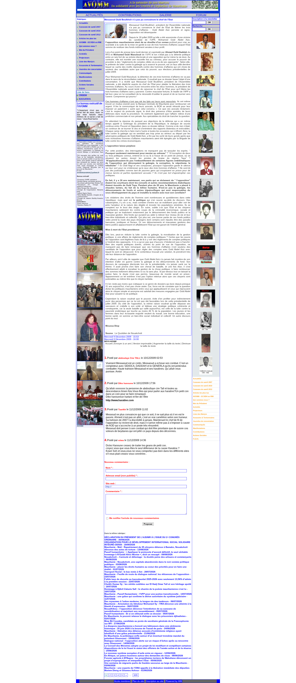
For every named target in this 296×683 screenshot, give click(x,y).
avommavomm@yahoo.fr (88, 173)
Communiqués (85, 73)
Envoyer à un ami (122, 343)
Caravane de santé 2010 (90, 31)
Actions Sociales (86, 85)
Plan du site (138, 681)
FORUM (201, 15)
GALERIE (166, 15)
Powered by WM (174, 681)
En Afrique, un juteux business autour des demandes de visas (137, 655)
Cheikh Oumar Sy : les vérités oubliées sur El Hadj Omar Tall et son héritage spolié (147, 584)
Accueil (108, 343)
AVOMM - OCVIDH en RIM (90, 42)
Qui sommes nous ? (88, 46)
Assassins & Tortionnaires (90, 65)
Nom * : (109, 467)
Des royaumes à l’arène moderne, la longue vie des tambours (136, 601)
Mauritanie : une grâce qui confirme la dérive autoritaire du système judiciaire (145, 596)
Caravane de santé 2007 (90, 27)
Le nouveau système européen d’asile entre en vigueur (133, 653)
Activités (83, 54)
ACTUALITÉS (94, 15)
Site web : (111, 483)
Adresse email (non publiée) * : (122, 475)
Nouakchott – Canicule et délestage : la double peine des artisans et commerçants (147, 557)
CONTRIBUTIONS (129, 15)
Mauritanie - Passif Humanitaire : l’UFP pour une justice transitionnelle (141, 594)
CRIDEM (83, 95)
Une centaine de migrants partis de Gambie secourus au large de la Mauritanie (145, 663)
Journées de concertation (90, 69)
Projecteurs (84, 58)
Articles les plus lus (87, 38)
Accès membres (122, 681)
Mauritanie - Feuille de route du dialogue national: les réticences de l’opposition (146, 574)
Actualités (83, 23)
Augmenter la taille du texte (166, 343)
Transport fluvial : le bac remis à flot (123, 572)
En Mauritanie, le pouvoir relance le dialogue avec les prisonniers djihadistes (145, 616)
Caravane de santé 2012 (90, 35)
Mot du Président (86, 50)
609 (136, 675)
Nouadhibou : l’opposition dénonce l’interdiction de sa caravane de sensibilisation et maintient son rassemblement (140, 609)
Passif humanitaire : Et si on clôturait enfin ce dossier (132, 613)
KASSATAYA (85, 99)
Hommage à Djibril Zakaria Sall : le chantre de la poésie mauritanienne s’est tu (145, 589)
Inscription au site (154, 681)
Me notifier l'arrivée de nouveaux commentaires (134, 518)
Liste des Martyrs (87, 62)
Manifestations (85, 77)
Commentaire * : (114, 491)
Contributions (85, 81)
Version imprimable (142, 343)
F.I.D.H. (82, 89)
